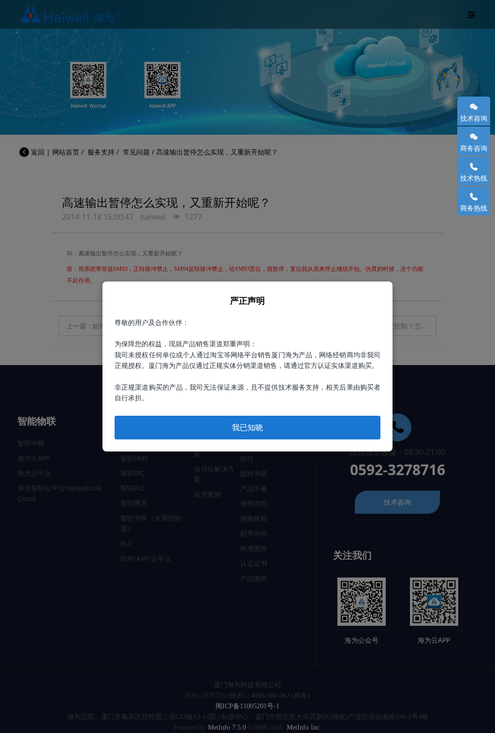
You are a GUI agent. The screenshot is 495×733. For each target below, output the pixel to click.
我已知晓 (247, 427)
